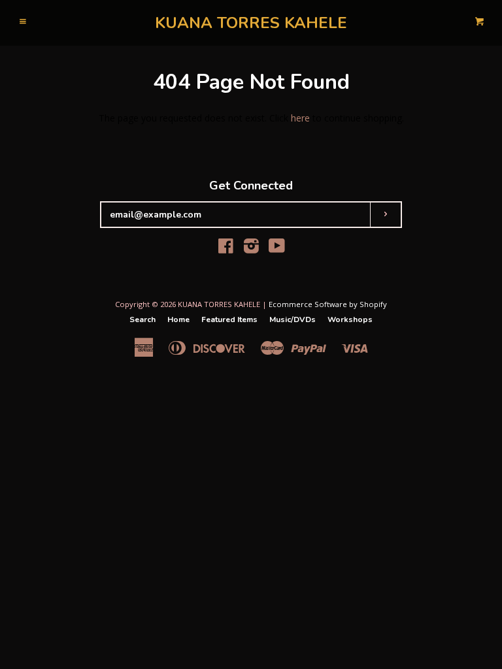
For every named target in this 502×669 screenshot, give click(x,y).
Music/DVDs (292, 319)
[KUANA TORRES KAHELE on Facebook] (226, 248)
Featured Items (229, 319)
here (300, 118)
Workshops (350, 319)
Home (178, 319)
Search (142, 319)
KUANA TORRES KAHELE (251, 23)
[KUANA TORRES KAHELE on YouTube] (277, 248)
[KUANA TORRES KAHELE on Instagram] (251, 248)
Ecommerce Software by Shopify (328, 304)
